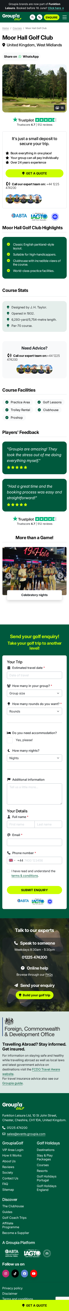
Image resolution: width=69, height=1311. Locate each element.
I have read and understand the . (33, 873)
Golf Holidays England (46, 1188)
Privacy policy (12, 1288)
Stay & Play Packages (45, 1157)
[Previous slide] (8, 576)
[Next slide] (61, 576)
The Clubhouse (13, 1206)
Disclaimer (9, 1293)
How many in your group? (32, 686)
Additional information (28, 779)
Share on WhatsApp (21, 56)
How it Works (11, 1155)
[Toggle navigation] (64, 17)
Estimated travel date (28, 668)
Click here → (56, 8)
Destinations (45, 1150)
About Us (9, 1161)
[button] (39, 17)
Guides (7, 1212)
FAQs (49, 974)
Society (7, 1172)
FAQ (5, 1184)
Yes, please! (24, 740)
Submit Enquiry (34, 890)
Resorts (42, 1171)
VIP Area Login (12, 1150)
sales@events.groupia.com (26, 1134)
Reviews (8, 1167)
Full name (20, 817)
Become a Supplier (15, 1233)
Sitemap (8, 1189)
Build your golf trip (36, 995)
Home (5, 28)
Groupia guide (12, 1083)
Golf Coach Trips (14, 1218)
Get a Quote (36, 173)
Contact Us (10, 1178)
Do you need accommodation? (34, 733)
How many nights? (25, 750)
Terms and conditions (17, 1299)
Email (17, 835)
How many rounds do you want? (37, 704)
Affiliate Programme (10, 1225)
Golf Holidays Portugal (46, 1178)
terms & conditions (25, 876)
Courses (17, 28)
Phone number (24, 853)
